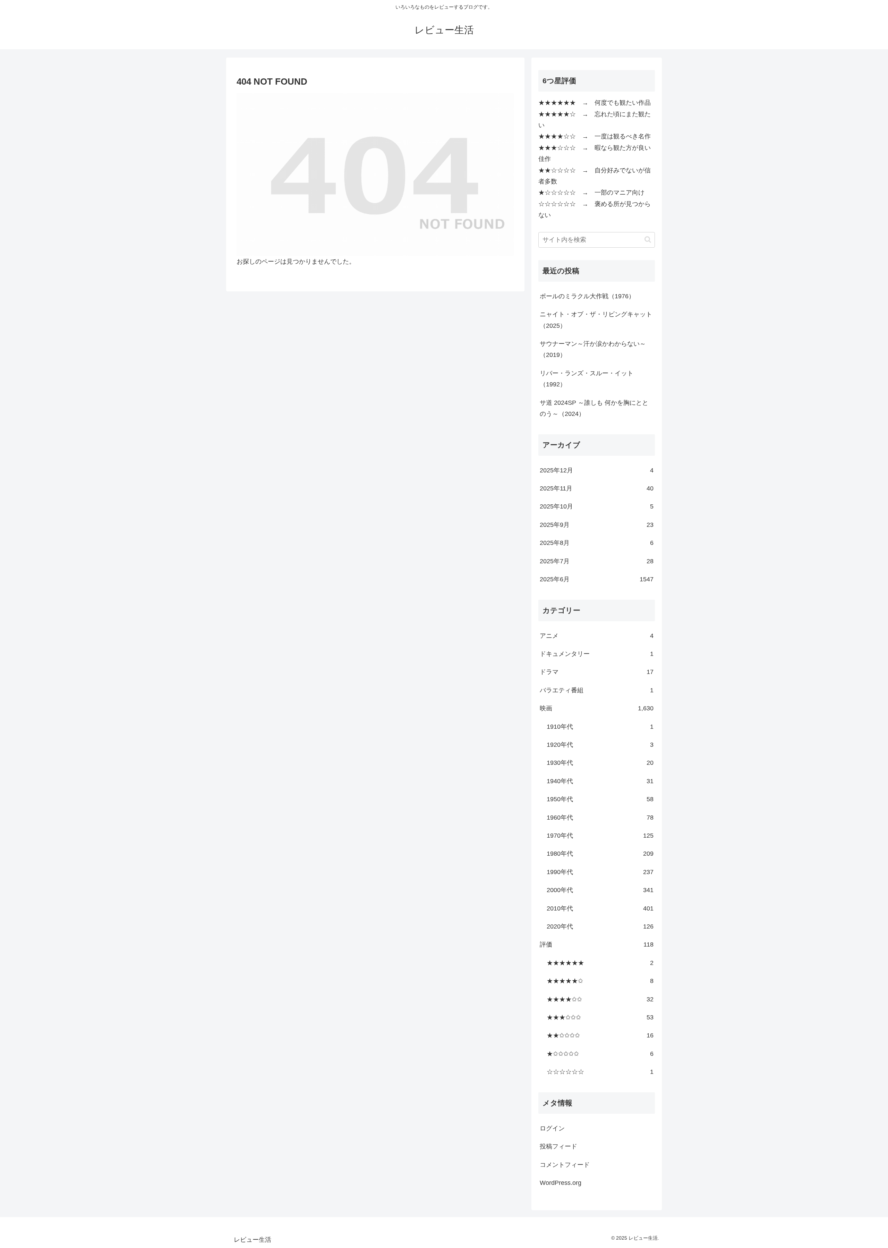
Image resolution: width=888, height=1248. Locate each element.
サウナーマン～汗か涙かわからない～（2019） (593, 349)
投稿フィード (558, 1146)
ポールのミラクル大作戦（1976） (587, 296)
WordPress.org (560, 1182)
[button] (648, 239)
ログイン (552, 1128)
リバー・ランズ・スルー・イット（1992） (586, 379)
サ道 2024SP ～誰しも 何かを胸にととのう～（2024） (594, 408)
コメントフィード (565, 1164)
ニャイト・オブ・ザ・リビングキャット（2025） (596, 320)
